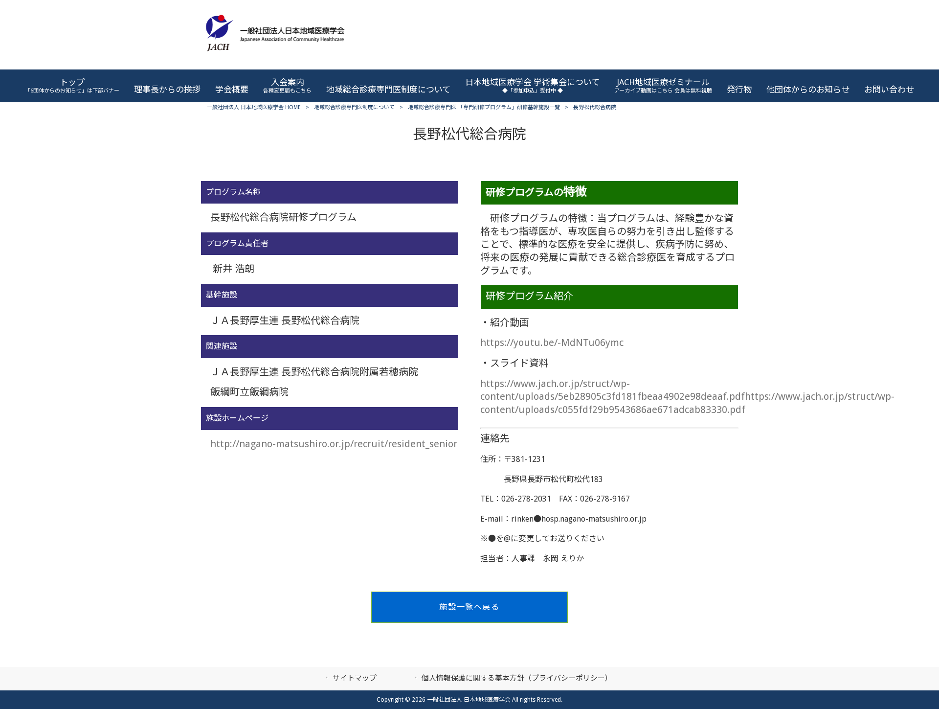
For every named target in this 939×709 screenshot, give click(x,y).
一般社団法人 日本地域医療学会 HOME (254, 107)
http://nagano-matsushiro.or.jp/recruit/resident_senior (333, 444)
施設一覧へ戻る (469, 607)
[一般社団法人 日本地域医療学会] (275, 58)
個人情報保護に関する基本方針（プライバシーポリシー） (517, 678)
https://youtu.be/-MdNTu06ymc (552, 342)
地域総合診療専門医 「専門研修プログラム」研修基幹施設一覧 (484, 107)
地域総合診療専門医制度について (354, 107)
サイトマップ (355, 678)
